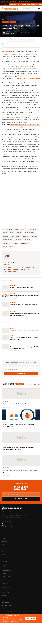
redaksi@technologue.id (10, 524)
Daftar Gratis (21, 373)
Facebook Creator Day (9, 247)
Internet (10, 18)
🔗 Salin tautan (6, 44)
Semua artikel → (35, 384)
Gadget (4, 538)
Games (4, 573)
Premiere (15, 243)
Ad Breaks (18, 240)
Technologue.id (7, 51)
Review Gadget (6, 570)
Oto (3, 551)
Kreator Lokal (15, 236)
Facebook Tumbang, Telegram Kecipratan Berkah (24, 78)
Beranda (3, 18)
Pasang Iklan (5, 602)
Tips (3, 554)
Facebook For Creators (30, 236)
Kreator (5, 236)
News (3, 535)
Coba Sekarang (31, 618)
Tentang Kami (6, 592)
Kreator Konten (19, 229)
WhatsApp (22, 41)
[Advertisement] (21, 199)
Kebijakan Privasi (7, 605)
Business (4, 541)
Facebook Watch (29, 233)
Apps (3, 545)
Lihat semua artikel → (11, 271)
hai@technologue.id (8, 526)
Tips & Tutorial (6, 577)
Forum (3, 558)
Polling (19, 233)
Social (17, 18)
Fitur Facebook (32, 229)
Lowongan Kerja (6, 561)
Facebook (30, 41)
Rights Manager (7, 240)
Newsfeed (27, 240)
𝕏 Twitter (13, 41)
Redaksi (4, 595)
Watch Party (25, 243)
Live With (6, 243)
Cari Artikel (5, 583)
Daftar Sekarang (21, 499)
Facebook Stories (8, 233)
